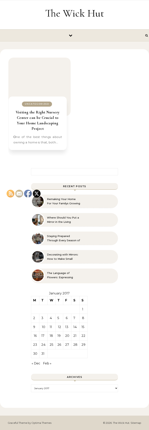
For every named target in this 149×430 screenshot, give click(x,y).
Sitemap (136, 422)
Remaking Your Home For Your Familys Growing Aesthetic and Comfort (63, 201)
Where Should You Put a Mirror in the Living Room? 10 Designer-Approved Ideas (63, 220)
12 (59, 327)
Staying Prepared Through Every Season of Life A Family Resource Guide (63, 238)
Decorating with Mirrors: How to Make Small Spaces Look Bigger (62, 257)
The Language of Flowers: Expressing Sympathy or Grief (60, 275)
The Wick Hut (74, 13)
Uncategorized (37, 104)
